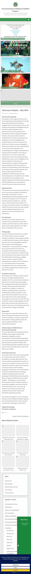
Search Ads (10, 530)
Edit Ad (9, 545)
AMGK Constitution (10, 516)
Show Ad (9, 539)
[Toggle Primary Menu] (28, 19)
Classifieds (8, 528)
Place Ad (9, 536)
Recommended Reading (12, 519)
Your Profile (8, 490)
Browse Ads (10, 533)
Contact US (8, 481)
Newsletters (8, 507)
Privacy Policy (9, 493)
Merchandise (9, 484)
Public (5, 412)
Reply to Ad (10, 548)
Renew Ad (10, 542)
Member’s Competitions (12, 510)
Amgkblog (15, 113)
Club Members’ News (11, 504)
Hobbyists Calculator (11, 525)
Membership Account (11, 487)
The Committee (9, 513)
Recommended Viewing (12, 522)
